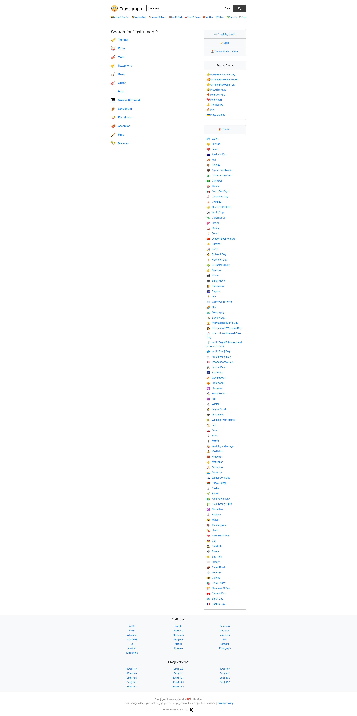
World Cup (215, 212)
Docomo (178, 648)
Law (211, 425)
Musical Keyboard (125, 100)
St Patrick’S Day (218, 265)
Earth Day (215, 598)
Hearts (213, 223)
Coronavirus (216, 217)
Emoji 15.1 (132, 686)
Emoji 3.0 (225, 668)
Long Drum (121, 109)
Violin (118, 57)
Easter (213, 488)
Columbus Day (217, 196)
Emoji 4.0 (132, 673)
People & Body (139, 17)
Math (212, 435)
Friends (213, 144)
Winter (213, 404)
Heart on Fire (216, 94)
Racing (213, 228)
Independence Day (220, 362)
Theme (225, 129)
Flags (242, 17)
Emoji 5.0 (178, 673)
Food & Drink (175, 17)
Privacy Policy (225, 703)
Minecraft (214, 456)
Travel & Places (192, 17)
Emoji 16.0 (178, 686)
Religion (214, 514)
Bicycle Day (216, 317)
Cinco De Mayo (218, 191)
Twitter (132, 630)
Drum (118, 48)
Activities (208, 17)
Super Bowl (216, 567)
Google (178, 626)
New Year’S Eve (218, 588)
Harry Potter (216, 393)
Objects (219, 17)
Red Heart (214, 99)
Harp (117, 91)
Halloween (215, 383)
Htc (225, 639)
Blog (225, 42)
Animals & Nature (157, 17)
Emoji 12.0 (132, 677)
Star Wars (215, 372)
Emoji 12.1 (178, 677)
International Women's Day (224, 328)
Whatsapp (132, 634)
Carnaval (214, 180)
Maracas (120, 143)
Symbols (232, 17)
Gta (211, 296)
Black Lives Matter (219, 170)
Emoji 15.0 (225, 682)
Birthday (214, 201)
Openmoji (132, 639)
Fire (211, 109)
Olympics (214, 472)
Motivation (215, 461)
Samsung (178, 630)
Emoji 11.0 (225, 673)
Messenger (178, 634)
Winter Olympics (218, 477)
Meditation (215, 451)
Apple (132, 626)
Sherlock (214, 546)
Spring (213, 493)
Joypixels (225, 634)
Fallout (213, 519)
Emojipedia (132, 652)
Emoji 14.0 (178, 682)
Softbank (225, 643)
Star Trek (214, 556)
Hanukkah (215, 388)
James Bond (216, 409)
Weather (214, 572)
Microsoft (224, 630)
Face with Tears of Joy (221, 74)
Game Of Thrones (219, 301)
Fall (211, 159)
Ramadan (215, 509)
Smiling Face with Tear (221, 84)
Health (213, 530)
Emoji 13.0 (225, 677)
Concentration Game (225, 51)
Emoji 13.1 (132, 682)
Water (212, 138)
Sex (211, 540)
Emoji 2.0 (178, 668)
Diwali (213, 233)
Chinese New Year (219, 175)
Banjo (118, 74)
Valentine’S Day (218, 535)
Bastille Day (216, 604)
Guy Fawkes (216, 377)
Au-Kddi (132, 648)
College (213, 577)
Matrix (213, 440)
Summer (214, 244)
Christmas (215, 467)
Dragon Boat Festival (221, 238)
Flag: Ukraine (216, 114)
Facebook (225, 626)
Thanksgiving (217, 525)
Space (213, 551)
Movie (213, 275)
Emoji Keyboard (225, 34)
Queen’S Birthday (219, 207)
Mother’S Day (217, 259)
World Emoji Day (218, 351)
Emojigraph (130, 8)
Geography (215, 312)
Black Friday (216, 583)
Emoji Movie (216, 280)
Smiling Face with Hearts (222, 79)
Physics (213, 291)
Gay (211, 307)
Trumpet (119, 39)
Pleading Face (216, 89)
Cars (212, 430)
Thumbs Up (215, 104)
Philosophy (215, 286)
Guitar (118, 83)
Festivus (214, 270)
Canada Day (216, 593)
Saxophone (121, 65)
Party (212, 249)
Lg (132, 643)
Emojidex (178, 639)
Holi (211, 398)
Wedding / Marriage (220, 446)
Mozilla (178, 643)
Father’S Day (216, 254)
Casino (213, 186)
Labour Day (216, 367)
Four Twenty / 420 (219, 504)
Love (212, 149)
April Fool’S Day (218, 498)
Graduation (215, 414)
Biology (213, 165)
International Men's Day (222, 322)
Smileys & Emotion (120, 17)
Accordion (120, 126)
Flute (117, 134)
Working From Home (221, 419)
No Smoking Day (219, 356)
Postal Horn (121, 117)
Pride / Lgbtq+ (217, 483)
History (213, 561)
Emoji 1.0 (132, 668)
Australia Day (217, 154)
